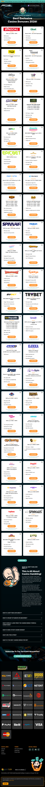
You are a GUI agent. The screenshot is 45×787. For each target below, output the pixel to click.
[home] (6, 6)
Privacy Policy (17, 752)
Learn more (11, 780)
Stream (2, 750)
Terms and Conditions (19, 748)
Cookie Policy (17, 750)
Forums (2, 752)
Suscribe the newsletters (22, 656)
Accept (5, 783)
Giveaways (3, 753)
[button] (42, 5)
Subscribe (3, 748)
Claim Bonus (12, 42)
